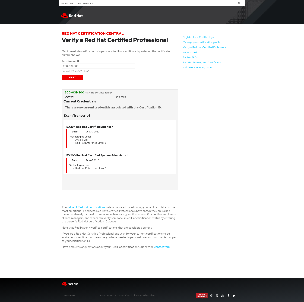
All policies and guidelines (144, 295)
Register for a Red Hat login (199, 37)
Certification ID (70, 61)
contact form (162, 247)
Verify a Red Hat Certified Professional (205, 47)
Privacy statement (108, 295)
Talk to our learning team (197, 67)
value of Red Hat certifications (86, 207)
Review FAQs (190, 57)
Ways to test (190, 52)
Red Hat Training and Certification (202, 62)
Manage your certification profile (201, 42)
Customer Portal (86, 3)
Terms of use (124, 295)
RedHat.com (67, 3)
